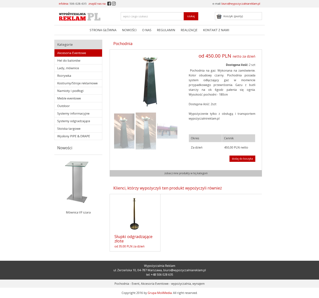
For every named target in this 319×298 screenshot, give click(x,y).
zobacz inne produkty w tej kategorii (185, 173)
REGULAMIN (166, 30)
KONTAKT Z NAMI (216, 30)
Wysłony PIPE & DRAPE (73, 136)
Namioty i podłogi (70, 91)
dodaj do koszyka (242, 158)
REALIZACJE (189, 30)
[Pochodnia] (150, 80)
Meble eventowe (69, 98)
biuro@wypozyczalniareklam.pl (241, 3)
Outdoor (63, 106)
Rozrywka (64, 75)
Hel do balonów (68, 60)
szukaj (191, 16)
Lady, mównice (68, 68)
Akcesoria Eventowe (71, 53)
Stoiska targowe (68, 128)
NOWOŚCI (129, 30)
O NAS (146, 30)
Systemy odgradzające (73, 121)
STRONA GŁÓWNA (103, 30)
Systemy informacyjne (73, 113)
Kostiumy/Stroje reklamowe (77, 83)
